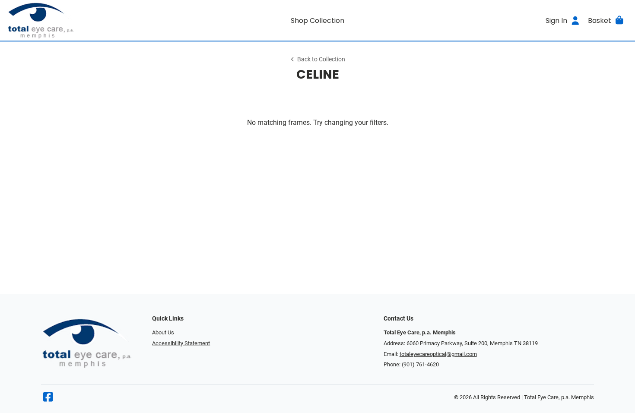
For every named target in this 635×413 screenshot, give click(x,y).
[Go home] (84, 20)
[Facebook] (48, 399)
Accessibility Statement (181, 343)
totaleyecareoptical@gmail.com (438, 354)
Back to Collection (321, 59)
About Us (163, 332)
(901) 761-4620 (420, 364)
